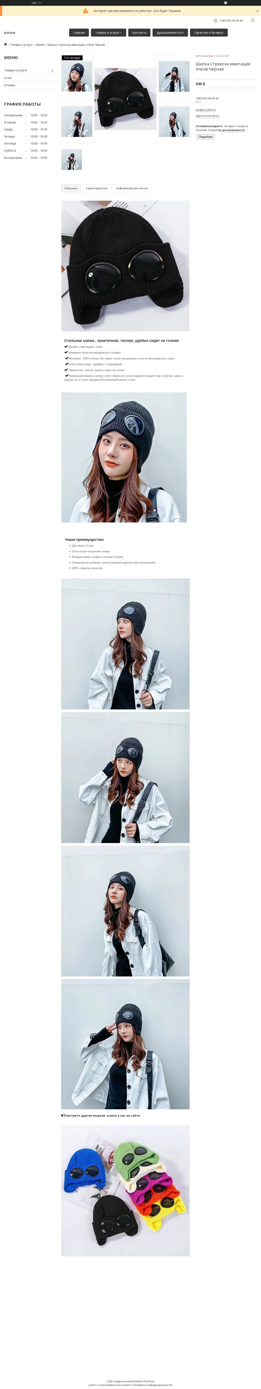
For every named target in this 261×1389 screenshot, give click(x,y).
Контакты (139, 32)
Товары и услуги (107, 32)
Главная (79, 32)
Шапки (40, 45)
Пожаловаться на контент (114, 1385)
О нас (8, 78)
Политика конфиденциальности (152, 1385)
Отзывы (9, 85)
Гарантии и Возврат (209, 32)
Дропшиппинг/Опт (170, 32)
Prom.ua (149, 1381)
